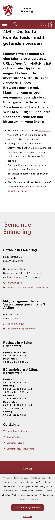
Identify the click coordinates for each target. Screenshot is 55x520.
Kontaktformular (17, 191)
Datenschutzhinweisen (27, 499)
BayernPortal (13, 437)
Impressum (27, 516)
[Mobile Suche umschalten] (15, 24)
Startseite (44, 130)
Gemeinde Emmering (27, 10)
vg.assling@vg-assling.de (21, 328)
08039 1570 (15, 282)
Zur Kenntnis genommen (27, 507)
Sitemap (42, 165)
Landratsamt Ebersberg (18, 431)
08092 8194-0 (16, 324)
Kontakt (27, 468)
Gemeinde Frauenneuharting (20, 448)
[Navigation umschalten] (4, 24)
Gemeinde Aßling (15, 442)
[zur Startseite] (8, 10)
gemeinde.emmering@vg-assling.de (28, 287)
